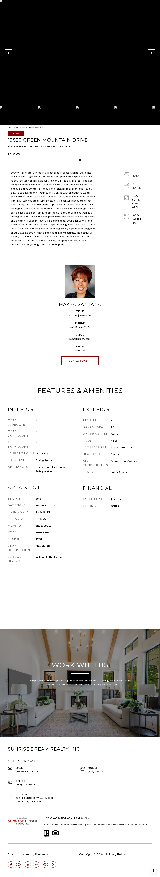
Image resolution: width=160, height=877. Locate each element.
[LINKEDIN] (28, 864)
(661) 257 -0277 (25, 784)
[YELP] (53, 864)
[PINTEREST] (45, 864)
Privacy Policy (116, 854)
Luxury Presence (36, 854)
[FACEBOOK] (11, 864)
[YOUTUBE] (36, 864)
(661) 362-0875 (80, 326)
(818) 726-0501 (97, 771)
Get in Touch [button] (80, 700)
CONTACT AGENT (80, 360)
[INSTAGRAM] (19, 864)
